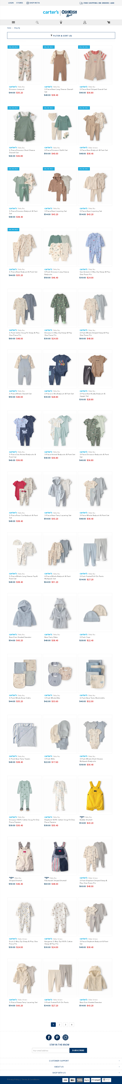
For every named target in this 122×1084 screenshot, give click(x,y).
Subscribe (78, 1050)
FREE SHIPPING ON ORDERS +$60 (98, 3)
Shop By (17, 28)
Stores (19, 3)
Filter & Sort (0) (62, 35)
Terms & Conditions (30, 1079)
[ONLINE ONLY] (25, 66)
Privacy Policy (13, 1079)
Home (9, 28)
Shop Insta (34, 3)
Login (11, 3)
